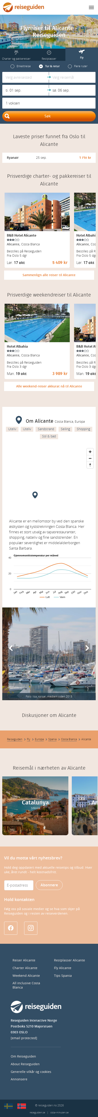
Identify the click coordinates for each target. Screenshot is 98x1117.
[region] (49, 480)
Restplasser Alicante (69, 960)
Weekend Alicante (26, 976)
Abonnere (49, 885)
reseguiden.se (37, 1112)
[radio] (20, 66)
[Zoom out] (90, 458)
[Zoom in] (90, 451)
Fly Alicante (62, 968)
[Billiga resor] (8, 1106)
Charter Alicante (25, 968)
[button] (25, 77)
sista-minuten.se (59, 1112)
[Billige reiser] (21, 1106)
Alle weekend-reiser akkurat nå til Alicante (49, 386)
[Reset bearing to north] (90, 465)
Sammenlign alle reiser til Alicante (49, 275)
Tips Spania (63, 976)
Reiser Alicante (24, 960)
